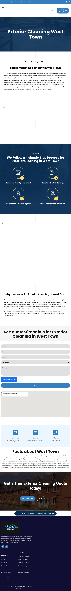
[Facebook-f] (2, 546)
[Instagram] (69, 1)
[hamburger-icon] (52, 10)
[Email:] (35, 432)
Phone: (55, 438)
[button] (7, 577)
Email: (35, 438)
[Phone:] (55, 432)
